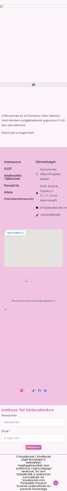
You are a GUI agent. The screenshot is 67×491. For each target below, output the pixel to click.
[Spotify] (45, 390)
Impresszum (12, 162)
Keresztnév (9, 415)
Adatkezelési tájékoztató (13, 177)
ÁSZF (8, 168)
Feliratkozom (33, 447)
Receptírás (11, 185)
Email (5, 431)
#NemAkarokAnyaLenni (19, 198)
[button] (33, 84)
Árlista (8, 192)
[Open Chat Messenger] (55, 483)
